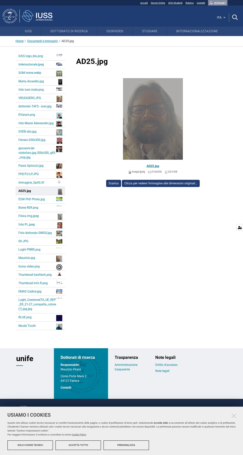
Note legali (162, 371)
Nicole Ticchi (27, 326)
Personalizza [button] (126, 445)
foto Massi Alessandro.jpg (36, 123)
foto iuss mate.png (31, 89)
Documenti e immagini (42, 41)
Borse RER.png (28, 207)
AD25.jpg (153, 166)
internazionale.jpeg (31, 64)
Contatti (66, 387)
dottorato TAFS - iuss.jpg (34, 106)
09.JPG (23, 241)
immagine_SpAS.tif (31, 182)
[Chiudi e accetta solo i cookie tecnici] (234, 416)
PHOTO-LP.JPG (28, 174)
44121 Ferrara (70, 381)
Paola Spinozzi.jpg (30, 165)
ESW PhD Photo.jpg (31, 199)
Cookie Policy (79, 434)
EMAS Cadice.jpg (29, 291)
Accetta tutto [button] (78, 445)
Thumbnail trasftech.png (35, 275)
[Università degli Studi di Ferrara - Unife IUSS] (105, 16)
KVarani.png (26, 114)
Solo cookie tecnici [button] (30, 445)
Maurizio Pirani (71, 369)
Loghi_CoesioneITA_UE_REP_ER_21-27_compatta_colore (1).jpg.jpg (37, 304)
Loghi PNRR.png (29, 249)
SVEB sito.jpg (27, 131)
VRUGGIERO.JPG (29, 98)
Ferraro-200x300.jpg (31, 140)
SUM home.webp (29, 73)
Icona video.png (29, 266)
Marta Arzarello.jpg (31, 81)
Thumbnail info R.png (33, 283)
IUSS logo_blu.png (30, 56)
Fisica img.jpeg (28, 216)
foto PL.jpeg (26, 224)
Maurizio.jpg (26, 258)
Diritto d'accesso (166, 365)
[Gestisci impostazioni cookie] (239, 227)
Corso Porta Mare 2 (73, 376)
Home (20, 41)
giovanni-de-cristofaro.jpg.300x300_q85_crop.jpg (36, 152)
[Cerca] (235, 17)
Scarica (114, 183)
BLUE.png (25, 317)
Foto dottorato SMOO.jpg (35, 233)
